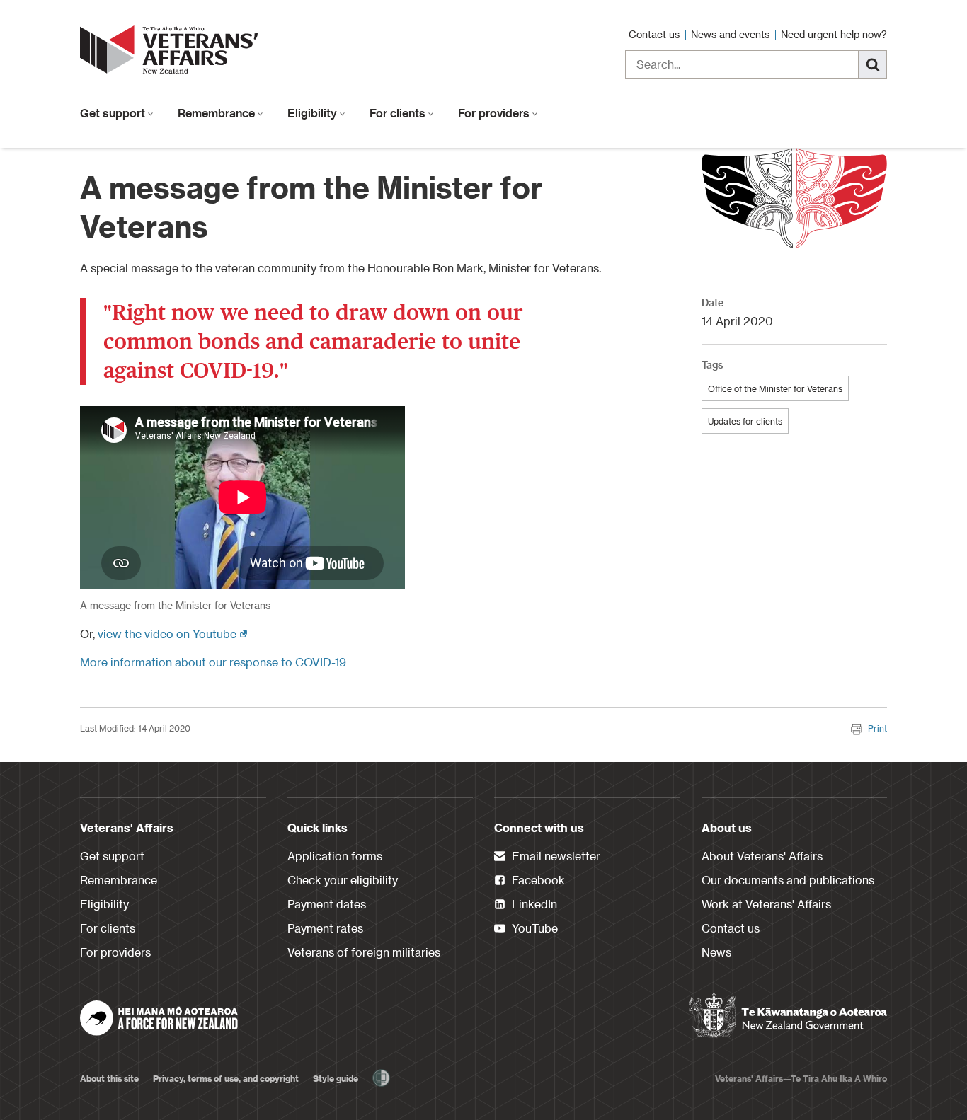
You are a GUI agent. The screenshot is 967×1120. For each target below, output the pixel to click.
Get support (114, 113)
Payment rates (325, 928)
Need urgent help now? (834, 34)
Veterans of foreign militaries (363, 952)
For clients (399, 113)
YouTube (533, 928)
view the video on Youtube (172, 633)
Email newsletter (554, 855)
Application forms (334, 855)
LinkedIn (533, 904)
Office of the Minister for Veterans (775, 388)
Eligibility (313, 113)
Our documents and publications (788, 880)
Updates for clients (745, 421)
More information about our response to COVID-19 (213, 662)
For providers (495, 113)
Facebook (537, 880)
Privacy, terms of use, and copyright (226, 1078)
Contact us (655, 34)
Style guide (335, 1078)
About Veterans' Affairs (762, 855)
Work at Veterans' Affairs (766, 904)
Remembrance (218, 113)
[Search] (873, 64)
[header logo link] (172, 49)
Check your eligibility (342, 880)
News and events (731, 34)
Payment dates (326, 904)
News (716, 952)
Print (877, 728)
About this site (109, 1078)
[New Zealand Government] (788, 1016)
